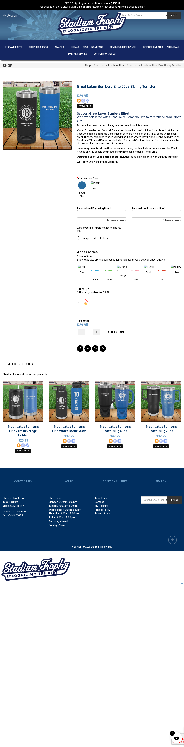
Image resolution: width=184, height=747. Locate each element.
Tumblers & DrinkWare (123, 47)
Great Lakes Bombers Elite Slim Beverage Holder (23, 431)
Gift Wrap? (83, 289)
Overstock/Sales (152, 47)
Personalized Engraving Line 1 (94, 208)
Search (174, 15)
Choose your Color (88, 178)
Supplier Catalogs (105, 54)
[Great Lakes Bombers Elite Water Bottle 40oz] (69, 407)
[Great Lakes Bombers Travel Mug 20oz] (161, 407)
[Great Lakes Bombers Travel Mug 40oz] (115, 407)
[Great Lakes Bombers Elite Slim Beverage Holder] (23, 408)
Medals (75, 47)
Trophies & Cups (38, 47)
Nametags (97, 47)
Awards (59, 47)
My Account (10, 15)
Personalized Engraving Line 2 (149, 208)
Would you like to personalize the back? (99, 227)
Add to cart (116, 332)
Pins (85, 47)
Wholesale (173, 47)
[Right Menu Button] (182, 583)
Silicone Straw (85, 256)
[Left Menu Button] (2, 554)
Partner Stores (77, 54)
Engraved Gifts (13, 47)
